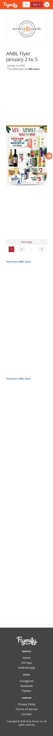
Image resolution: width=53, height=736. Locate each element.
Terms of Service (26, 709)
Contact (26, 714)
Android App (26, 667)
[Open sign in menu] (47, 4)
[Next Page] (48, 156)
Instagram (26, 681)
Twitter (27, 691)
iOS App (26, 663)
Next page (26, 242)
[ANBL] (26, 29)
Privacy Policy (26, 704)
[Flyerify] (3, 4)
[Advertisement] (26, 98)
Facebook (26, 686)
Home (26, 658)
